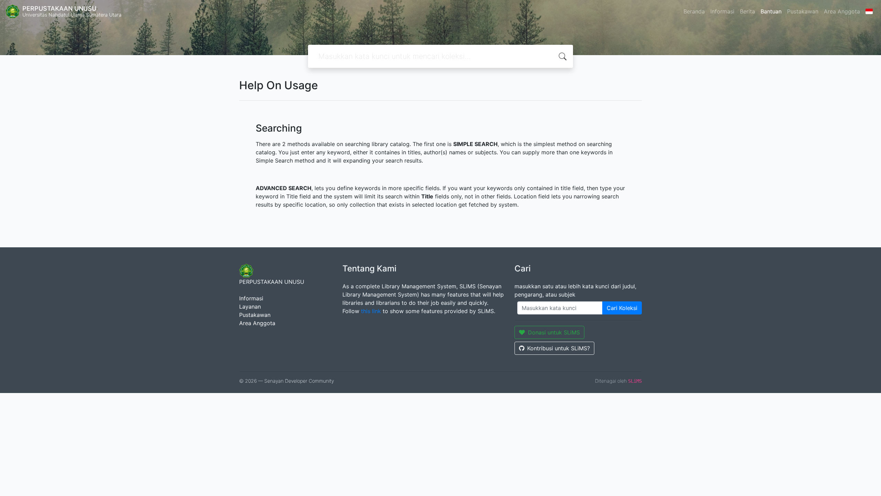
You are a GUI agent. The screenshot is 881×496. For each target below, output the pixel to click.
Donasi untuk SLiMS (554, 332)
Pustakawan (802, 11)
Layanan (250, 306)
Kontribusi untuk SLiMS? (558, 348)
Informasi (722, 11)
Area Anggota (842, 11)
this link (371, 311)
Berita (747, 11)
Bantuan (771, 11)
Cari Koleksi (622, 307)
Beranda (694, 11)
